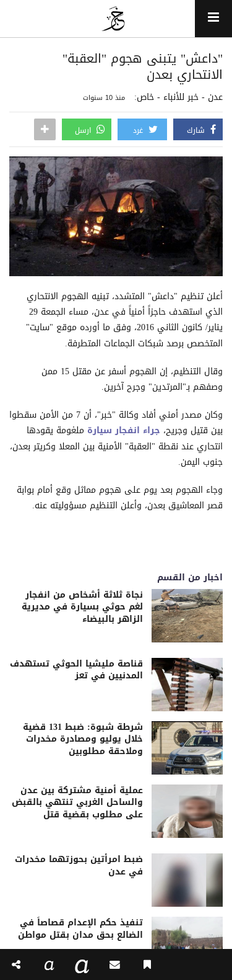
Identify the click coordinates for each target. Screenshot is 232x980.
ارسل (84, 130)
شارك (197, 130)
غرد (139, 130)
